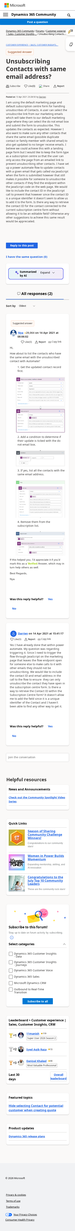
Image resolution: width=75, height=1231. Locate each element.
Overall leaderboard (58, 1076)
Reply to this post (22, 245)
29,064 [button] (30, 333)
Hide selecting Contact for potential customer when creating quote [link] (36, 1108)
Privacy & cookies (16, 1194)
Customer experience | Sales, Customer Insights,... (32, 45)
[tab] (35, 295)
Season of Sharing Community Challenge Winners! (45, 835)
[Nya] (13, 333)
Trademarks (12, 1207)
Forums (40, 31)
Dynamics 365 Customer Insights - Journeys (35, 964)
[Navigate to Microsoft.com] (14, 5)
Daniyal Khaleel (36, 1061)
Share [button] (46, 86)
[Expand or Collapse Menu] (5, 15)
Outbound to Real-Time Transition (29, 991)
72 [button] (51, 1049)
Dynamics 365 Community (33, 14)
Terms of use (13, 1201)
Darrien (42, 97)
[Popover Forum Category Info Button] (11, 937)
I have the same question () (26, 257)
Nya (20, 333)
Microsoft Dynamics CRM (30, 983)
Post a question (37, 22)
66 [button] (51, 1061)
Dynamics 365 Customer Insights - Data (35, 955)
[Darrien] (13, 634)
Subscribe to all (38, 1001)
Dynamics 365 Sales (26, 976)
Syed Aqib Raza (36, 1049)
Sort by (11, 306)
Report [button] (60, 86)
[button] (69, 15)
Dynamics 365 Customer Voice (33, 970)
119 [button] (44, 1033)
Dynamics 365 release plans (27, 1136)
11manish (32, 1033)
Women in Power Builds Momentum (46, 857)
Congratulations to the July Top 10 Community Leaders (45, 881)
